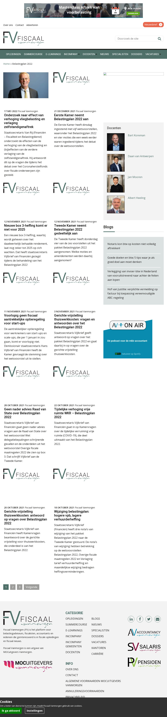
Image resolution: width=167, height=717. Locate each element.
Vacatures (98, 642)
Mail (157, 619)
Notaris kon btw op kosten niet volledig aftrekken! (131, 246)
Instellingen (35, 710)
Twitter (149, 619)
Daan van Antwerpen (141, 144)
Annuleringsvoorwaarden (85, 691)
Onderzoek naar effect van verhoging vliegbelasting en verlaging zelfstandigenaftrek (24, 121)
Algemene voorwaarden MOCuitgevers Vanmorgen (93, 683)
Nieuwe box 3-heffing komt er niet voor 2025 (25, 227)
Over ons (72, 669)
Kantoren (98, 648)
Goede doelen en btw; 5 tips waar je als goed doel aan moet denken (131, 260)
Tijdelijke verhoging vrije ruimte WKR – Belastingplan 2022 (74, 413)
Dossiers (97, 636)
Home (6, 63)
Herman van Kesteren (141, 207)
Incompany (73, 636)
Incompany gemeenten (74, 644)
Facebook (140, 619)
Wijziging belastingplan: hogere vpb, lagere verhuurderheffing (71, 515)
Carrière (97, 654)
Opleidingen (74, 618)
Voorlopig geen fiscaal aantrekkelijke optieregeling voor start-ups (24, 319)
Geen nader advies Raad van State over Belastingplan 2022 (25, 413)
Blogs (95, 618)
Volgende (31, 587)
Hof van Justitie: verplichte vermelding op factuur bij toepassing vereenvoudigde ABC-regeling (132, 293)
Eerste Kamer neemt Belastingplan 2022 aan (71, 117)
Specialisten (100, 630)
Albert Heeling (136, 186)
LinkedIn (131, 619)
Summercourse (76, 624)
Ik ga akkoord (11, 710)
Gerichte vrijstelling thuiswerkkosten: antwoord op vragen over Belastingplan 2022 (25, 517)
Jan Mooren (135, 165)
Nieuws (96, 624)
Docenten (73, 652)
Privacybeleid (75, 697)
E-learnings (74, 630)
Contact (72, 675)
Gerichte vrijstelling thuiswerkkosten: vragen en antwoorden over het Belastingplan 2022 (74, 321)
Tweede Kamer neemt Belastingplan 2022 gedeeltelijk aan (70, 229)
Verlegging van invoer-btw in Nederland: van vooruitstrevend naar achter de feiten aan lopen (133, 276)
